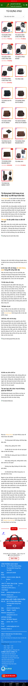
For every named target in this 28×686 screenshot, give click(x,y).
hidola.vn (9, 629)
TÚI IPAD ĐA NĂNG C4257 (6, 184)
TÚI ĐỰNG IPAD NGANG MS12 (6, 162)
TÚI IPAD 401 (19, 161)
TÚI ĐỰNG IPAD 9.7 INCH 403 (6, 35)
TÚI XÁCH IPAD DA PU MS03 (6, 121)
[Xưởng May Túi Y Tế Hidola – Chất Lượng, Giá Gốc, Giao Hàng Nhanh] (14, 542)
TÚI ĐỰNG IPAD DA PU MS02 (20, 101)
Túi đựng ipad (5, 198)
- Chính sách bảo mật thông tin (8, 653)
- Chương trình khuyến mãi (7, 661)
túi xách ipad (7, 313)
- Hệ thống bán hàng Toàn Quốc (8, 663)
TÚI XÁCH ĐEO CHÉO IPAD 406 (20, 35)
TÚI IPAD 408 (19, 79)
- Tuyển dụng (4, 665)
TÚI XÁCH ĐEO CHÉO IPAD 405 (6, 79)
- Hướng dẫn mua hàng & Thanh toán (10, 657)
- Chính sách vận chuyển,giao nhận (9, 655)
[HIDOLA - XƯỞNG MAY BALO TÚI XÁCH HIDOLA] (14, 5)
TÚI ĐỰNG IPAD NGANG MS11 (20, 142)
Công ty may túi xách (9, 520)
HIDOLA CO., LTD (14, 1)
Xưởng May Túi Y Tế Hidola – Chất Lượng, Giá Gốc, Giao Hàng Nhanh (14, 554)
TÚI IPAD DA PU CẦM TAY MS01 (6, 142)
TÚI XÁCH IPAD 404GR (20, 57)
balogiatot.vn (10, 612)
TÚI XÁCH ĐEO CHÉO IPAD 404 (6, 57)
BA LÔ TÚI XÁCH (14, 634)
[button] (2, 5)
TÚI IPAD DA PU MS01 (6, 101)
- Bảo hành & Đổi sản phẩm (7, 659)
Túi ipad (3, 220)
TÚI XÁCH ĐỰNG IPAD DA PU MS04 (20, 121)
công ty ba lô (9, 434)
